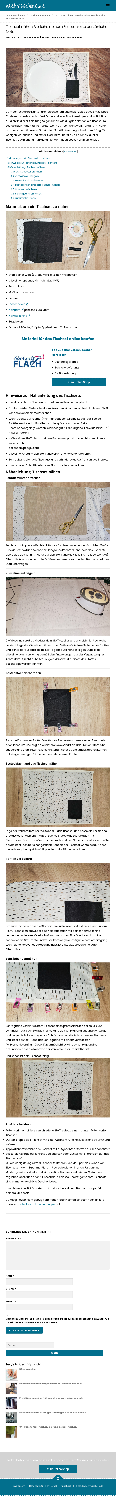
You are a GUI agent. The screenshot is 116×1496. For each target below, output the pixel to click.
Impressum (19, 1485)
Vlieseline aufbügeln (25, 176)
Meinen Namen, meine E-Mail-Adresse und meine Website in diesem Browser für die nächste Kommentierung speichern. (57, 1321)
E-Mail (11, 1288)
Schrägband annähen (26, 193)
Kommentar (14, 1238)
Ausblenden (70, 151)
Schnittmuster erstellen (26, 171)
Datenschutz (36, 1485)
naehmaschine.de (25, 6)
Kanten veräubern (24, 189)
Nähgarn (15, 310)
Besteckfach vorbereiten (27, 180)
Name (10, 1275)
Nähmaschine (18, 316)
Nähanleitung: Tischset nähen (26, 167)
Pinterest (52, 1485)
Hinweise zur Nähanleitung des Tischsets (32, 163)
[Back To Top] (58, 1478)
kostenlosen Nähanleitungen (36, 1204)
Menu (107, 5)
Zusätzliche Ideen (23, 198)
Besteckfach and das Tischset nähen (35, 185)
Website (11, 1301)
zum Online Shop (79, 382)
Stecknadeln (17, 304)
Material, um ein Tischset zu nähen (29, 158)
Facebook (66, 1485)
